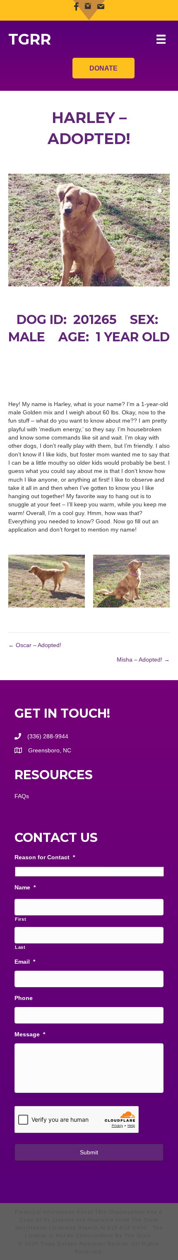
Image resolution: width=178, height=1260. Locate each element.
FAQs (21, 796)
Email (24, 961)
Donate (103, 68)
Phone (23, 998)
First (20, 919)
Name (25, 887)
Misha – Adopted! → (143, 659)
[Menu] (161, 39)
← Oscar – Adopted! (34, 645)
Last (20, 947)
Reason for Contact (44, 857)
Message (29, 1034)
